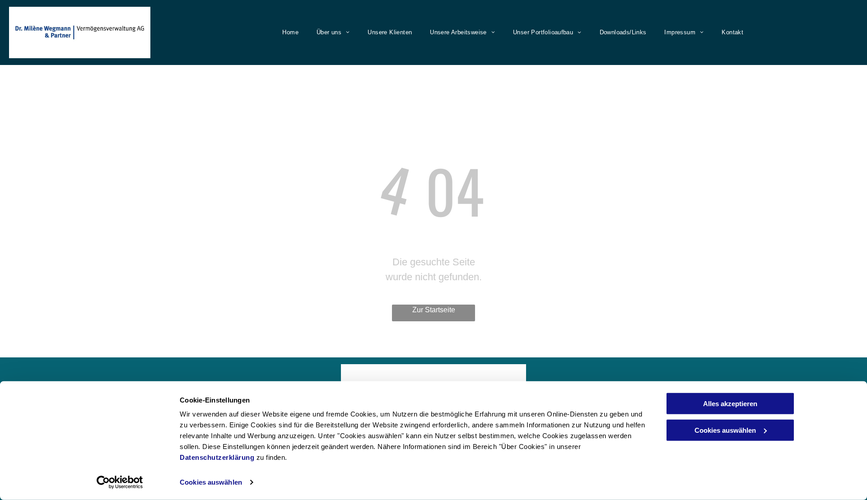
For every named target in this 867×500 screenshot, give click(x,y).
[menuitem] (288, 32)
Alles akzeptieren (730, 403)
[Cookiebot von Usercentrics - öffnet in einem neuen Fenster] (119, 482)
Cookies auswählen (211, 482)
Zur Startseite (433, 310)
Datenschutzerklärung (217, 457)
